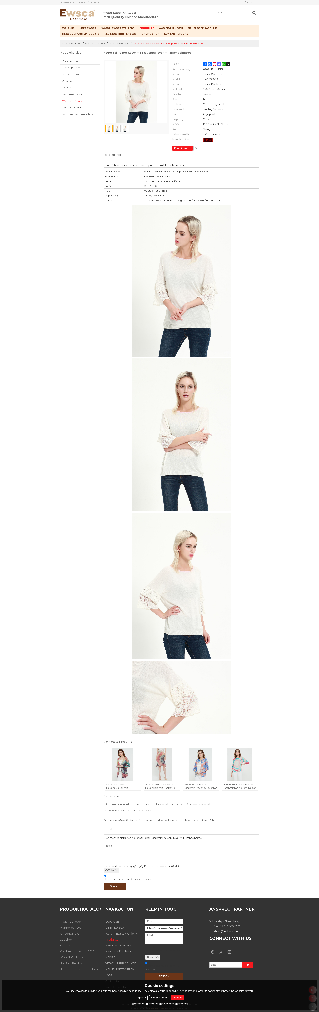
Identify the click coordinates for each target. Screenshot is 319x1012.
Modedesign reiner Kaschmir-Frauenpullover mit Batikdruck (200, 786)
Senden (114, 886)
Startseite (68, 43)
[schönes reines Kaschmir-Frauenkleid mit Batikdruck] (162, 764)
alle (79, 43)
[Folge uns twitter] (221, 952)
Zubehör (112, 870)
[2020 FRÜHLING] (208, 140)
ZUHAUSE (68, 28)
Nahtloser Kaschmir (203, 28)
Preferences (168, 1003)
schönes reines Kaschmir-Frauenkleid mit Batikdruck (160, 786)
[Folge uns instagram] (229, 952)
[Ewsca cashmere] (80, 14)
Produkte (147, 28)
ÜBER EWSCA (87, 28)
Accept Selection (159, 997)
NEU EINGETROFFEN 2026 (120, 33)
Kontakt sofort (182, 148)
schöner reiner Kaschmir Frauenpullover (128, 810)
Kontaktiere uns (176, 33)
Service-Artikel (145, 879)
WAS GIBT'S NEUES (171, 28)
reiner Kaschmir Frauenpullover (155, 804)
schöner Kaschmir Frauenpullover (195, 804)
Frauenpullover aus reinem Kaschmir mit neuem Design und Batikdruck (239, 786)
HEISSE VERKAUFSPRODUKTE (80, 33)
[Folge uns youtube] (213, 952)
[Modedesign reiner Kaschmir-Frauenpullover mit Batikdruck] (201, 764)
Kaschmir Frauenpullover (119, 804)
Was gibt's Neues (95, 43)
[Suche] (254, 12)
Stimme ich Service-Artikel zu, (128, 879)
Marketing (183, 1003)
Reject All (141, 997)
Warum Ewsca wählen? (118, 28)
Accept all (177, 997)
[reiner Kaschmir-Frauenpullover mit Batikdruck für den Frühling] (123, 764)
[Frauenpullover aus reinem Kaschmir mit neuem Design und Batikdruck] (240, 764)
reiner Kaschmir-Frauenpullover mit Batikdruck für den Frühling (122, 786)
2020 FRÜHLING (119, 43)
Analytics (153, 1003)
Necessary (139, 1003)
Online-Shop (150, 33)
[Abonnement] (247, 965)
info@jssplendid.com (228, 931)
